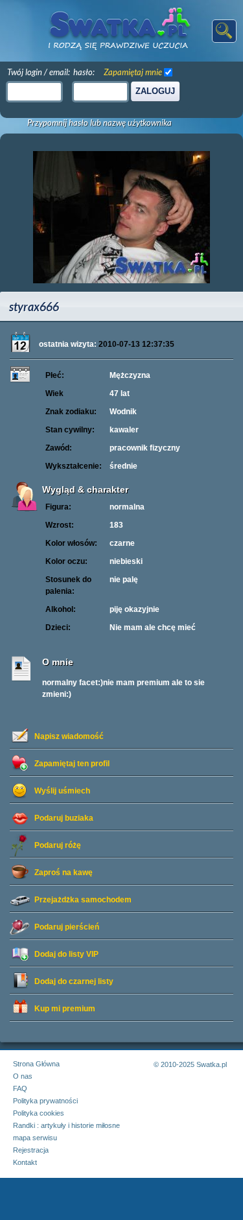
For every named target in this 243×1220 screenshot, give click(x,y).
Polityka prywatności (45, 1101)
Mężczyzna (130, 375)
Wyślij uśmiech (62, 790)
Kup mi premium (64, 1008)
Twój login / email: (38, 72)
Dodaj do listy (66, 954)
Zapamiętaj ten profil (72, 763)
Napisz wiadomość (69, 736)
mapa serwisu (35, 1138)
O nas (22, 1076)
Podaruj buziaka (63, 818)
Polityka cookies (38, 1113)
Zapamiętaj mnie (133, 72)
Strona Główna (36, 1064)
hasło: (84, 72)
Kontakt (25, 1162)
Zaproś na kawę (63, 872)
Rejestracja (31, 1150)
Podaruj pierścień (66, 927)
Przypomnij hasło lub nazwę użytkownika (99, 123)
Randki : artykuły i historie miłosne (66, 1125)
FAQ (20, 1088)
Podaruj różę (57, 845)
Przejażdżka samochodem (83, 899)
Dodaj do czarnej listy (73, 981)
